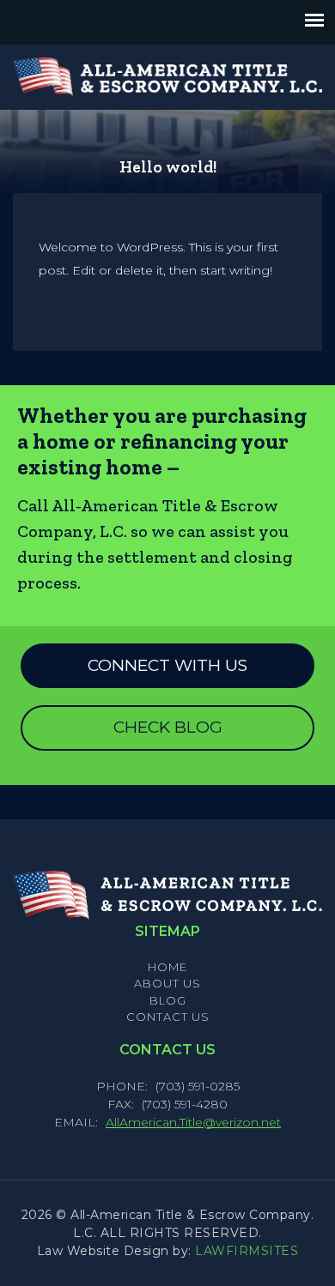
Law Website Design (103, 1251)
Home (167, 967)
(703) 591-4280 (185, 1104)
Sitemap (167, 931)
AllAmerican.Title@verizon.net (193, 1122)
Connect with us (167, 665)
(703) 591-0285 (197, 1086)
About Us (167, 983)
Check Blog (167, 727)
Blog (167, 1000)
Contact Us (168, 1016)
